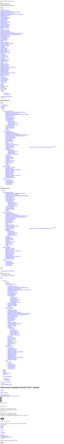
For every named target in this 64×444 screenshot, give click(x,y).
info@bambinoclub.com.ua (6, 96)
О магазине (2, 432)
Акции (1, 428)
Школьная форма (11, 348)
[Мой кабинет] (1, 269)
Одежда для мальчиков (13, 286)
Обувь (9, 362)
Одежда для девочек (12, 309)
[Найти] (1, 8)
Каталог (7, 282)
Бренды (2, 426)
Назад (8, 281)
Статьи (2, 430)
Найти (2, 442)
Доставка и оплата (4, 435)
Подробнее (11, 1)
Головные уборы (14, 297)
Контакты (2, 434)
